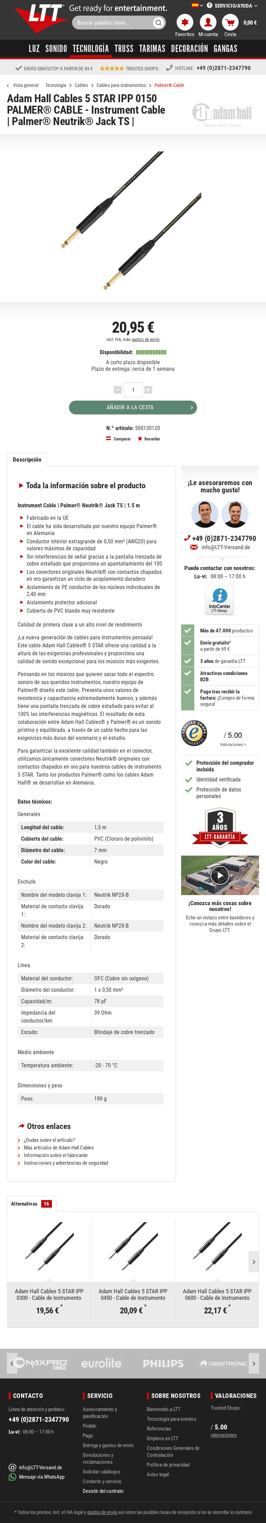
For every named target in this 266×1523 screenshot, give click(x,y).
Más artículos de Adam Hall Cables (58, 1148)
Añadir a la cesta (130, 407)
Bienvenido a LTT (163, 1409)
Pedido (90, 1426)
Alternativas (30, 1204)
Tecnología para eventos (171, 1419)
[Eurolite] (41, 1363)
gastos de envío (146, 339)
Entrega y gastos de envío (108, 1445)
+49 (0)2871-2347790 (224, 67)
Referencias (159, 1429)
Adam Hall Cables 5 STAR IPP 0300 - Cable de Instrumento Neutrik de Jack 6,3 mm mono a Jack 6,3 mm (49, 1294)
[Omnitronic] (163, 1363)
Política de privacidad (168, 1465)
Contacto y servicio (102, 1481)
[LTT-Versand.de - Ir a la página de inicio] (41, 19)
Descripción (27, 459)
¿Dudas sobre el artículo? (49, 1140)
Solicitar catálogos (102, 1472)
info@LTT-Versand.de (226, 547)
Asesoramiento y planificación (100, 1412)
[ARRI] (225, 1363)
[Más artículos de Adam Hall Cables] (222, 115)
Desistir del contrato (103, 1491)
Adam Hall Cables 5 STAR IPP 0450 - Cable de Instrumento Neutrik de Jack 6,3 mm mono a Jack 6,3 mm (133, 1294)
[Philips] (102, 1363)
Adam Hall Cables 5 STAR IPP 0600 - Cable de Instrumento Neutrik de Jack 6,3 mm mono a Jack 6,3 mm (217, 1294)
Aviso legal (158, 1474)
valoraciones (224, 1435)
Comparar (122, 438)
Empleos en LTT (162, 1438)
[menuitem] (187, 5)
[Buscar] (158, 22)
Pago (88, 1436)
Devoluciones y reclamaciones (98, 1458)
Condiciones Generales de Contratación (173, 1451)
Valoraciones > (233, 744)
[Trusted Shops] (194, 735)
